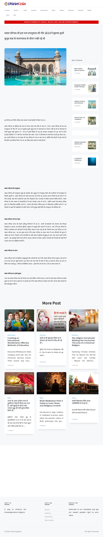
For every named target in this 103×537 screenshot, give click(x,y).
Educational (44, 10)
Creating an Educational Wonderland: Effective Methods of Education (18, 341)
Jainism (62, 10)
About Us (47, 509)
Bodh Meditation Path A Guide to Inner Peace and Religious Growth (51, 403)
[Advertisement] (35, 102)
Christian (33, 10)
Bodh (25, 10)
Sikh (15, 15)
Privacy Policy (48, 516)
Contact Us (48, 513)
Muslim (89, 10)
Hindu (53, 10)
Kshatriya (71, 10)
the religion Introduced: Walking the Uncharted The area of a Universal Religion (83, 341)
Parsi (7, 15)
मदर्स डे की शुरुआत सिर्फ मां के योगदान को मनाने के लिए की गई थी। (51, 340)
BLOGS (16, 10)
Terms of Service (49, 520)
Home (8, 10)
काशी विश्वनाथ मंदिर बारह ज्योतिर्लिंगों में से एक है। (81, 402)
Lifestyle (80, 10)
